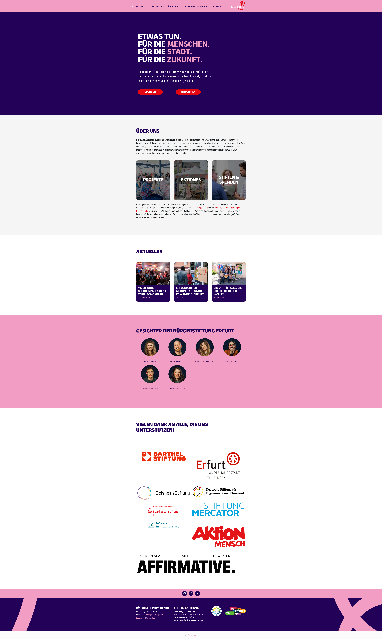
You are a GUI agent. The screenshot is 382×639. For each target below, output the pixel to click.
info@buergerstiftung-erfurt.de (154, 614)
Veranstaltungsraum (196, 6)
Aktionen (157, 6)
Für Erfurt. (192, 635)
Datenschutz (151, 618)
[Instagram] (185, 593)
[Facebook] (191, 593)
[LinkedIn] (197, 593)
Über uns (173, 6)
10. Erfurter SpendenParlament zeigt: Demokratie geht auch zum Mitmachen (152, 291)
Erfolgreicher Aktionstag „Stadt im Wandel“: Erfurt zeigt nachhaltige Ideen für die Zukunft (190, 291)
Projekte (141, 6)
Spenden (216, 6)
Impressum (140, 618)
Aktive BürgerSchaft (199, 207)
